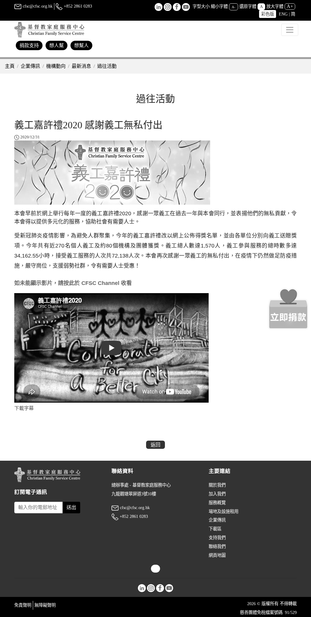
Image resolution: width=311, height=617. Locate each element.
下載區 (215, 528)
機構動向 (56, 66)
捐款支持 (29, 45)
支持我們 (217, 537)
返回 (155, 444)
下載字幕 (24, 408)
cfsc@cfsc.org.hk (37, 6)
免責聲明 (22, 605)
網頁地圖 (217, 555)
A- (233, 7)
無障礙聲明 (45, 605)
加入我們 (217, 493)
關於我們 (217, 485)
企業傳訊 (30, 66)
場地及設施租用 (223, 511)
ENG (283, 14)
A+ (290, 6)
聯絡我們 (217, 546)
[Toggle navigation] (289, 30)
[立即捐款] (288, 308)
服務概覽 (217, 502)
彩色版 (267, 14)
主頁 (10, 66)
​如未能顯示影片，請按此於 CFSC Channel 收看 (73, 283)
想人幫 (56, 45)
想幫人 (81, 45)
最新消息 (81, 66)
